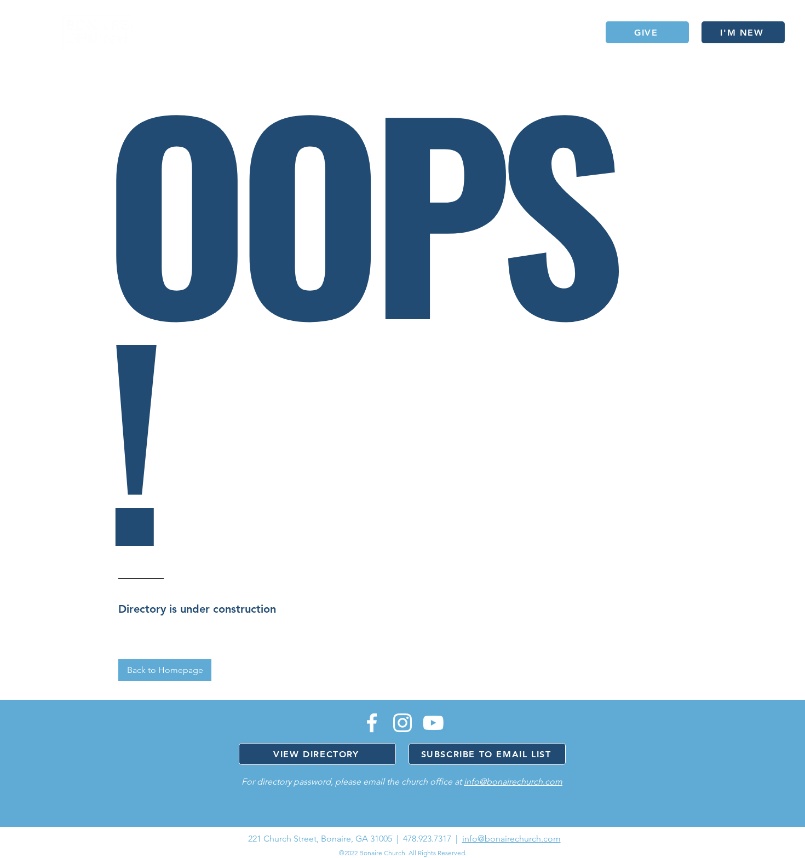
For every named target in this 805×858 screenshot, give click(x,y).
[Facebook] (371, 722)
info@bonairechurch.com (513, 781)
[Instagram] (402, 722)
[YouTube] (433, 722)
